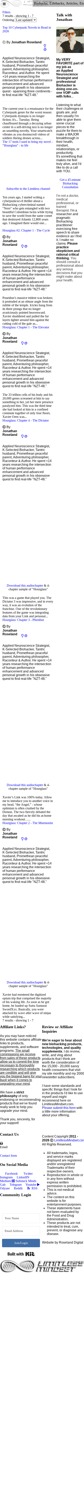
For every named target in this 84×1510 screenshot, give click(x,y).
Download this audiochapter (25, 585)
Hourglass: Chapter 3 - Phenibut (23, 620)
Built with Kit (21, 1254)
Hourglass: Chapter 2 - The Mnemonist (27, 823)
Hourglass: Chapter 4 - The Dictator (25, 420)
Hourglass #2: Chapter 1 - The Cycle (26, 230)
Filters (6, 12)
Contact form (8, 1155)
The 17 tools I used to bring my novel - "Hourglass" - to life (27, 143)
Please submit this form (59, 1108)
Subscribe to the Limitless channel (28, 188)
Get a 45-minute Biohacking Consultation (70, 183)
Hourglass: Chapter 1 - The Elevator (25, 327)
